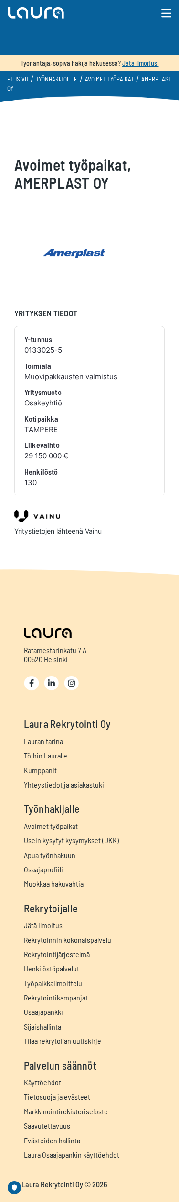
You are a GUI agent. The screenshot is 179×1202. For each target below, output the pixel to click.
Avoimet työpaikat (109, 79)
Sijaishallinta (42, 1026)
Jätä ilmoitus (43, 924)
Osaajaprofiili (43, 869)
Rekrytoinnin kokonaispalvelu (67, 939)
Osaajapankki (43, 1011)
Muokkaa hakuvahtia (54, 883)
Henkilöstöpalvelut (51, 968)
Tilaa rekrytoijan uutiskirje (62, 1040)
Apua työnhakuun (49, 854)
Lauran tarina (43, 741)
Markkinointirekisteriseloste (66, 1111)
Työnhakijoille (56, 79)
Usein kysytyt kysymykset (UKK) (71, 840)
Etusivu (17, 79)
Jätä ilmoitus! (140, 63)
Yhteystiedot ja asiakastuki (64, 784)
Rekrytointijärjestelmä (57, 954)
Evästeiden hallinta (52, 1140)
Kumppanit (40, 770)
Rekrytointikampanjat (56, 997)
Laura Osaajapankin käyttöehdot (71, 1154)
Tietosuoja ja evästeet (57, 1096)
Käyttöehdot (42, 1082)
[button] (63, 12)
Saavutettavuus (47, 1125)
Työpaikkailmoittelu (53, 983)
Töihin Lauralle (45, 755)
